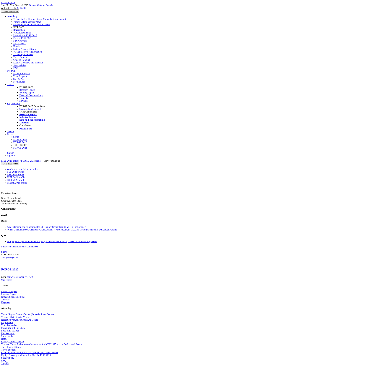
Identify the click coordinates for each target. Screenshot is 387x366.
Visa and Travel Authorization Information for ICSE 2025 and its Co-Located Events (41, 344)
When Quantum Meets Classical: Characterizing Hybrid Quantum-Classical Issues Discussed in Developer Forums (62, 229)
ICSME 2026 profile (17, 182)
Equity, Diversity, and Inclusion (28, 62)
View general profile (9, 257)
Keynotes (23, 100)
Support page (6, 280)
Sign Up (5, 363)
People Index (25, 128)
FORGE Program (21, 73)
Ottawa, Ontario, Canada (41, 5)
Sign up (11, 155)
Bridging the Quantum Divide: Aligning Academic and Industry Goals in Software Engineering (52, 241)
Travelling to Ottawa (23, 54)
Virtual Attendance (22, 32)
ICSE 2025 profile (10, 164)
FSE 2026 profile (15, 174)
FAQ (15, 68)
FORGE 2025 (28, 160)
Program (11, 71)
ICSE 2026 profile (16, 180)
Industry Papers (26, 92)
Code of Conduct (21, 60)
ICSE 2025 (21, 8)
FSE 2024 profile (15, 172)
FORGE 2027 (20, 139)
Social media (19, 43)
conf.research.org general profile (22, 169)
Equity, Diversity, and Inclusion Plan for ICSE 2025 (26, 355)
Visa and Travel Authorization (27, 51)
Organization (13, 103)
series (16, 160)
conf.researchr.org (15, 277)
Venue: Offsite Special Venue (27, 21)
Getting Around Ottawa (24, 49)
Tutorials (23, 98)
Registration (19, 30)
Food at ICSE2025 (22, 38)
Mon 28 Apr (19, 81)
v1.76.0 (29, 277)
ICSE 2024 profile (16, 177)
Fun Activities (20, 41)
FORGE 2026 (20, 142)
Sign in (10, 153)
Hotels (16, 46)
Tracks (10, 84)
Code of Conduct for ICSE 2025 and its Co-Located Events (29, 352)
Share (4, 251)
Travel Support (20, 57)
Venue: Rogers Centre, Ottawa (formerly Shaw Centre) (39, 19)
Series (16, 137)
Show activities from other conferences (19, 246)
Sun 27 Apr (18, 79)
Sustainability (19, 65)
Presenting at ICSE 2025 (25, 35)
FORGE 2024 (20, 147)
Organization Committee (31, 109)
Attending (12, 16)
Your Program (20, 76)
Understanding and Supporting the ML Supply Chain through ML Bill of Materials (46, 227)
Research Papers (27, 90)
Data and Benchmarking (31, 95)
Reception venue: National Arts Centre (31, 24)
